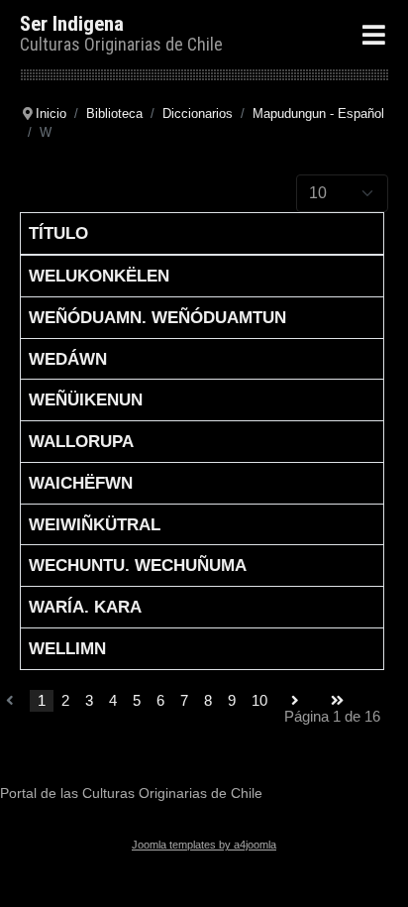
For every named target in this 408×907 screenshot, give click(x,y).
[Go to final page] (337, 701)
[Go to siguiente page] (295, 701)
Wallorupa (81, 441)
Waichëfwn (81, 483)
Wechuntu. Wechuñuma (138, 565)
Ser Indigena (72, 24)
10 (259, 700)
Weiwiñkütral (94, 524)
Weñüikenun (86, 399)
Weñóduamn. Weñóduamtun (157, 317)
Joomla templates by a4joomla (204, 844)
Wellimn (67, 648)
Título (58, 233)
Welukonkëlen (99, 275)
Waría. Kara (85, 607)
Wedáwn (68, 359)
